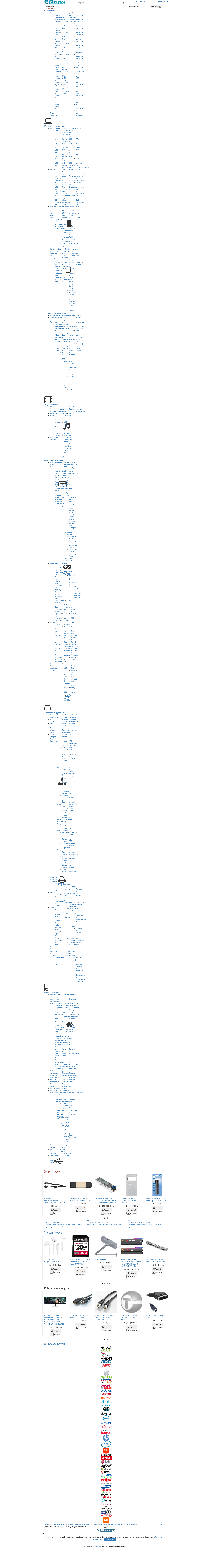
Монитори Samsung (79, 51)
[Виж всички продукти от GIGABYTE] (106, 1430)
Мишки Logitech (72, 520)
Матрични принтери (68, 864)
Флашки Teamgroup (75, 658)
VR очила (66, 476)
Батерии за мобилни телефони (72, 300)
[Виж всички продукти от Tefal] (106, 1497)
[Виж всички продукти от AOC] (106, 1361)
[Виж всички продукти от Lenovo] (106, 1458)
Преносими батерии (73, 1076)
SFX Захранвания (73, 242)
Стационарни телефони (76, 958)
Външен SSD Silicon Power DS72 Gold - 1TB (80, 1199)
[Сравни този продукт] (52, 1213)
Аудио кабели (66, 1140)
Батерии (67, 1047)
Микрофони (64, 455)
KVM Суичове (67, 1121)
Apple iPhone (71, 282)
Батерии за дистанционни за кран (74, 1053)
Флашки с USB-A (74, 608)
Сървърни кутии (72, 746)
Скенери (53, 907)
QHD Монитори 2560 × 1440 (79, 97)
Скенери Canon (58, 928)
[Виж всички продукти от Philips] (106, 1475)
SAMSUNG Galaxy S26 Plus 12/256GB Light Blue (131, 1317)
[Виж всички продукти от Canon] (106, 1394)
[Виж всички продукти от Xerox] (106, 1515)
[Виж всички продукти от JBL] (106, 1451)
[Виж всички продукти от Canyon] (106, 1398)
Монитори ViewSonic (79, 33)
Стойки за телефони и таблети (72, 272)
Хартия (52, 947)
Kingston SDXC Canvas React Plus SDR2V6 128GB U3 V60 (80, 1261)
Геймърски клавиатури (66, 487)
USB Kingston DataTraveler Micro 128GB (129, 1200)
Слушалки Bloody (58, 597)
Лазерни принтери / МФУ (67, 793)
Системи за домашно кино (72, 416)
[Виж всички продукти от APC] (106, 1366)
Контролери (68, 558)
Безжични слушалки (58, 582)
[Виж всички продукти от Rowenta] (106, 1483)
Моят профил (109, 1524)
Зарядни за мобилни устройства (75, 252)
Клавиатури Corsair (73, 546)
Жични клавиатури (66, 478)
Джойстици (68, 560)
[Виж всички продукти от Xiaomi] (106, 1520)
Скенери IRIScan (58, 937)
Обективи (79, 328)
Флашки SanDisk (74, 649)
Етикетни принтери (67, 838)
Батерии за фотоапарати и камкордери (81, 321)
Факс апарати (67, 822)
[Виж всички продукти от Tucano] (106, 1508)
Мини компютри (53, 114)
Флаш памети (69, 601)
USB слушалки (58, 577)
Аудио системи (53, 416)
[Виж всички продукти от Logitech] (106, 1466)
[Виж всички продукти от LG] (106, 1462)
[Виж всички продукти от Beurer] (106, 1385)
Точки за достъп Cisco (64, 781)
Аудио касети (69, 696)
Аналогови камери (72, 774)
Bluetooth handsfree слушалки (67, 446)
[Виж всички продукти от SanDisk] (106, 1490)
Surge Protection (75, 907)
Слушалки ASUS (58, 593)
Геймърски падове (73, 528)
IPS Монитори (79, 55)
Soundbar (72, 407)
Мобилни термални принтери (53, 879)
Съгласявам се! (110, 1539)
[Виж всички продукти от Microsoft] (106, 1469)
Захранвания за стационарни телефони (80, 978)
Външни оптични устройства (77, 590)
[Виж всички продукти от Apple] (106, 1372)
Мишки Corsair (71, 515)
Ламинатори (76, 938)
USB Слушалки (67, 423)
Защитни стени (67, 735)
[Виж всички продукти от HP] (106, 1437)
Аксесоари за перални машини (68, 1041)
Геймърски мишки (68, 494)
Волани (53, 622)
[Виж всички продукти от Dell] (106, 1418)
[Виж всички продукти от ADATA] (106, 1354)
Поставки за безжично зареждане (80, 261)
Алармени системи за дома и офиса (75, 949)
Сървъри (67, 739)
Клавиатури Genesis (73, 550)
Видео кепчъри (75, 463)
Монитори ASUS (79, 25)
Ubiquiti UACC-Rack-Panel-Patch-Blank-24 (155, 1260)
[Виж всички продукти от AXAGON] (106, 1380)
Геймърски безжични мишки (73, 506)
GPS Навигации (72, 1098)
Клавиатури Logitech (73, 542)
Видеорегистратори (76, 1092)
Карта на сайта (98, 1524)
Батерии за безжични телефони (79, 969)
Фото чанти (78, 340)
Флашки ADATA (74, 636)
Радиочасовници (80, 411)
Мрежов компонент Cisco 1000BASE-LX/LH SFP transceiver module (105, 1200)
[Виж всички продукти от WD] (106, 1512)
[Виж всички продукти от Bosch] (106, 1388)
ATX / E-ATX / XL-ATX (77, 139)
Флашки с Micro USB (74, 630)
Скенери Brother (58, 924)
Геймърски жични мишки (73, 499)
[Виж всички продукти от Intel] (106, 1444)
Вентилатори (76, 165)
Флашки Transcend (74, 654)
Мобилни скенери (58, 911)
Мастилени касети (73, 833)
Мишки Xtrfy (71, 524)
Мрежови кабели (63, 1150)
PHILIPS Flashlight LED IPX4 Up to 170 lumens (156, 1199)
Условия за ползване (73, 1524)
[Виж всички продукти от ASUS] (106, 1379)
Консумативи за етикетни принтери (73, 857)
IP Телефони (79, 963)
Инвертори (80, 902)
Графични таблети (75, 468)
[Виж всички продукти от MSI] (106, 1472)
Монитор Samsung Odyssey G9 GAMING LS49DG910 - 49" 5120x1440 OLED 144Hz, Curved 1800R (54, 1319)
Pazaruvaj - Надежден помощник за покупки (114, 1546)
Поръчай (56, 1210)
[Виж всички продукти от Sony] (106, 1495)
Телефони (68, 279)
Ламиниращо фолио (80, 941)
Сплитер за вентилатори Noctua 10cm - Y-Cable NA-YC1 (54, 1200)
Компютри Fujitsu (65, 83)
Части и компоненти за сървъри (73, 754)
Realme (71, 295)
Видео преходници (73, 1136)
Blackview (72, 292)
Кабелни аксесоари (54, 1161)
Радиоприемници (75, 409)
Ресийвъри (73, 1095)
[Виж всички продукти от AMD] (106, 1358)
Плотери (53, 892)
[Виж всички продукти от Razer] (106, 1477)
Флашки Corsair (74, 641)
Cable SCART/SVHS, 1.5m (155, 1316)
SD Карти (73, 684)
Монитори (75, 13)
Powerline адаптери (75, 716)
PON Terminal (75, 720)
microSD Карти (74, 680)
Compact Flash (74, 667)
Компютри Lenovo (65, 92)
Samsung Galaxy (72, 287)
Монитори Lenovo (79, 38)
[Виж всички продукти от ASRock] (106, 1377)
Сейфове (75, 1016)
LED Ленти (78, 216)
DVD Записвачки (80, 201)
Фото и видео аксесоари (79, 333)
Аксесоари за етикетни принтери (72, 848)
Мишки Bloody (71, 511)
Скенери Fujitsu (58, 932)
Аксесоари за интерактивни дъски (81, 918)
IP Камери (67, 761)
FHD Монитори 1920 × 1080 (79, 86)
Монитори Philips (79, 46)
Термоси (72, 1027)
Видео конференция (74, 472)
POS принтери (72, 842)
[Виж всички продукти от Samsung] (106, 1487)
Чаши (71, 1029)
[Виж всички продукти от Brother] (106, 1390)
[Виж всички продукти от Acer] (106, 1350)
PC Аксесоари (75, 212)
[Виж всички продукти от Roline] (106, 1480)
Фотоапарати (76, 315)
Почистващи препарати (76, 1006)
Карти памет (69, 662)
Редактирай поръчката (122, 1524)
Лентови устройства (73, 576)
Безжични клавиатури (66, 483)
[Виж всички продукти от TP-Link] (106, 1500)
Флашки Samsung (74, 645)
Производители (55, 1344)
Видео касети (69, 700)
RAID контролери (73, 742)
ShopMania (98, 1546)
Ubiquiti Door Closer (104, 1259)
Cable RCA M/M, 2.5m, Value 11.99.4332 (80, 1316)
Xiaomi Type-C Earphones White (51, 1260)
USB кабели (66, 1125)
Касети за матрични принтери (72, 870)
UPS (73, 887)
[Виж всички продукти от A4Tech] (106, 1347)
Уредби (62, 457)
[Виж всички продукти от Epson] (106, 1423)
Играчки (74, 1018)
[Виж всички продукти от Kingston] (106, 1455)
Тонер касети (71, 809)
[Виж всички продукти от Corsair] (106, 1413)
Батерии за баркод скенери (79, 931)
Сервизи (62, 1524)
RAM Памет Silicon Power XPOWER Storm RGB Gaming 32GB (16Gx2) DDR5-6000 (131, 1262)
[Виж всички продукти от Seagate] (106, 1492)
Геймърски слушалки (68, 440)
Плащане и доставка (51, 1524)
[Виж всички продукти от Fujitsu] (106, 1426)
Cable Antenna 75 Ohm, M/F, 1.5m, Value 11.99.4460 (105, 1317)
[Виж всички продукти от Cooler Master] (106, 1409)
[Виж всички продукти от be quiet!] (106, 1382)
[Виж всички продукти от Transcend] (106, 1504)
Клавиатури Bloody (73, 537)
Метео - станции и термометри (76, 998)
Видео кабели (52, 1146)
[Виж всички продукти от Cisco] (106, 1403)
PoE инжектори (75, 724)
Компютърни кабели (64, 1146)
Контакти (134, 1524)
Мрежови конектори (67, 1154)
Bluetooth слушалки (67, 436)
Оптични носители (77, 596)
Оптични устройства (75, 197)
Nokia (71, 290)
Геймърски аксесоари (63, 564)
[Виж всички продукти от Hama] (106, 1432)
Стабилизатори (77, 904)
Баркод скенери (74, 925)
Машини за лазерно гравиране (68, 816)
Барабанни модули (73, 805)
